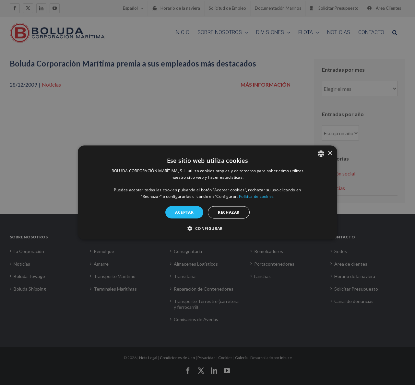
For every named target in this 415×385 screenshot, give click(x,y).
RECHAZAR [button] (228, 212)
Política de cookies (256, 196)
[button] (207, 228)
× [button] (329, 153)
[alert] (207, 192)
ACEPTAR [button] (184, 212)
